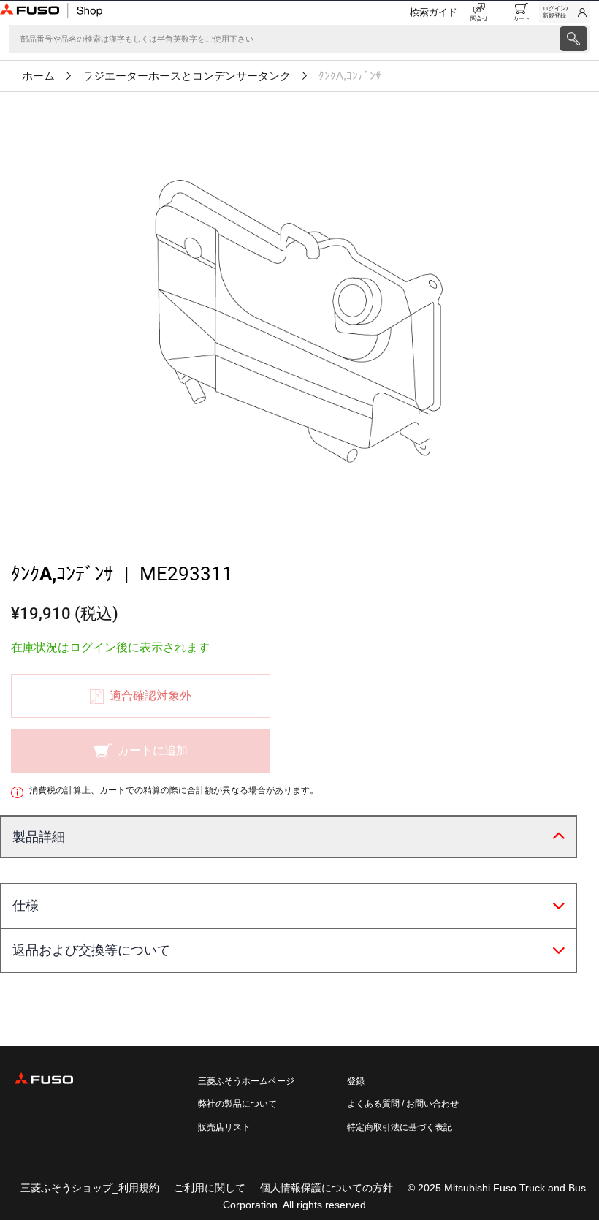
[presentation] (573, 38)
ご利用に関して (209, 1188)
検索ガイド (433, 12)
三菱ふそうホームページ (246, 1081)
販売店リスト (224, 1127)
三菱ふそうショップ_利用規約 (89, 1188)
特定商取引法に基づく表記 (399, 1127)
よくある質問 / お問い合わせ (403, 1104)
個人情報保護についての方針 (326, 1188)
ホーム (38, 76)
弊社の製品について (237, 1104)
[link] (564, 12)
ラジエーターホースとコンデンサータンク (187, 76)
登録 (356, 1081)
